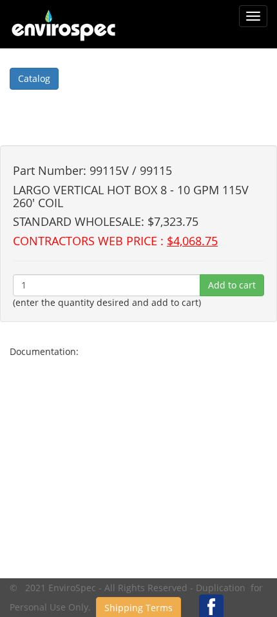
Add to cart (232, 285)
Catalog (34, 78)
